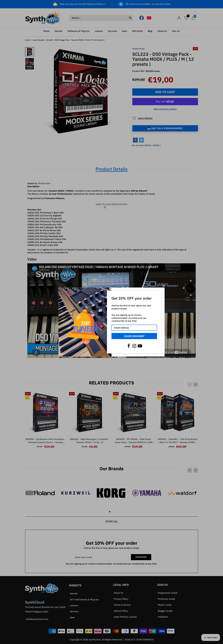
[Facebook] (128, 346)
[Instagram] (134, 346)
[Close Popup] (163, 286)
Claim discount (134, 335)
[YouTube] (140, 346)
